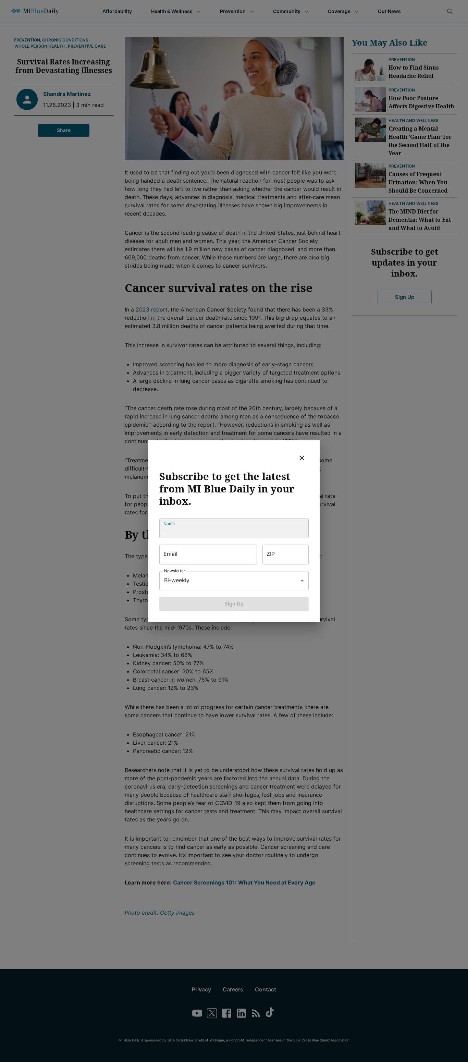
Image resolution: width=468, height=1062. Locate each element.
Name (169, 523)
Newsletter (174, 570)
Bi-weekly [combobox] (176, 580)
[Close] (302, 458)
